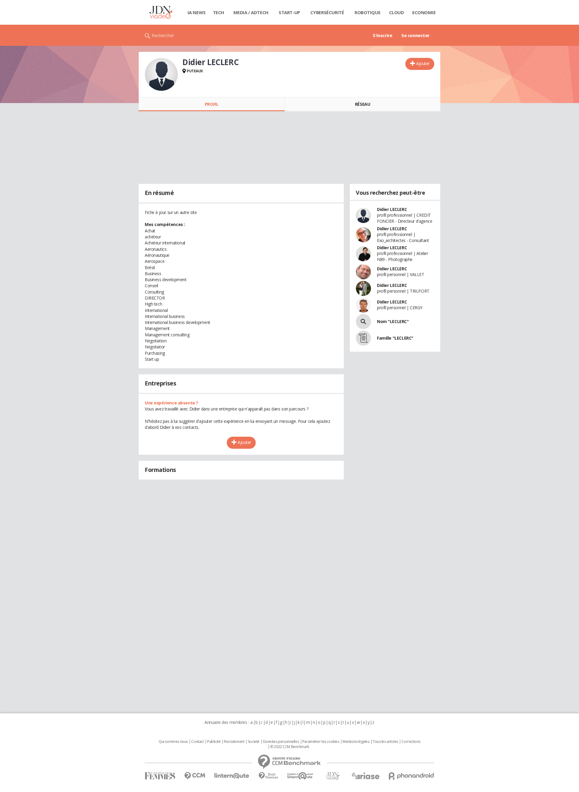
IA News (197, 12)
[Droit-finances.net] (268, 776)
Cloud (396, 12)
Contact (197, 742)
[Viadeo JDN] (333, 776)
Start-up (289, 12)
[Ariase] (365, 775)
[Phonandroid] (411, 776)
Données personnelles (281, 742)
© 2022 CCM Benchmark (289, 747)
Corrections (410, 742)
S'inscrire (382, 35)
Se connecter (415, 35)
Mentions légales (356, 742)
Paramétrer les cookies (320, 742)
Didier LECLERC (392, 209)
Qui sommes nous (173, 742)
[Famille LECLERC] (363, 338)
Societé (253, 742)
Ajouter (423, 63)
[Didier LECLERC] (161, 74)
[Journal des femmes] (160, 776)
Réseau (362, 104)
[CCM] (194, 776)
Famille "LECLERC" (395, 338)
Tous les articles (385, 742)
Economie (424, 12)
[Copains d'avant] (300, 776)
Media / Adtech (250, 12)
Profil (211, 104)
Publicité (213, 742)
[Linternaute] (231, 776)
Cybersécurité (327, 12)
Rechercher (163, 35)
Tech (218, 12)
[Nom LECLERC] (363, 321)
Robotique (367, 12)
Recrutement (234, 742)
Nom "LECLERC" (393, 321)
